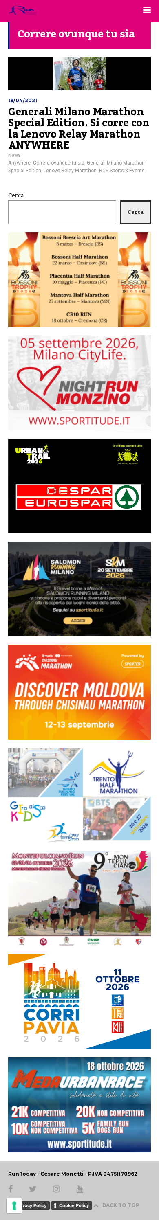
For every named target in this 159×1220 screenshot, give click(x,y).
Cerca (16, 196)
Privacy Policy (31, 1205)
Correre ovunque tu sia (58, 163)
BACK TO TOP (120, 1205)
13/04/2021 (22, 100)
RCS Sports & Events (122, 170)
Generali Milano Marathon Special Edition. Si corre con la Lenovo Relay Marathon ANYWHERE (78, 129)
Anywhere (19, 163)
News (14, 155)
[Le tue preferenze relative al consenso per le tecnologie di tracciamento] (14, 1205)
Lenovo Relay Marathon (70, 170)
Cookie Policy (74, 1205)
